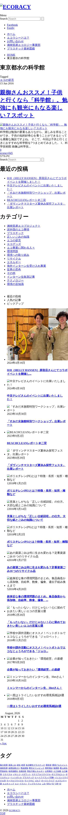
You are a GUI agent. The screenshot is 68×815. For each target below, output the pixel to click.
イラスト (23, 784)
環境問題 (12, 251)
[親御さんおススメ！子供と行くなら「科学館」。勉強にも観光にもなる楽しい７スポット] (34, 128)
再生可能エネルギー (35, 771)
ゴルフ (37, 780)
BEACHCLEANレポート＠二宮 (26, 200)
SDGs (48, 784)
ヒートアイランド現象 (44, 777)
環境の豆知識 (15, 284)
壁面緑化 (4, 771)
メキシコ (17, 774)
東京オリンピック (36, 768)
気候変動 (24, 768)
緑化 (19, 765)
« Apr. (3, 743)
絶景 (23, 765)
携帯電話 (49, 768)
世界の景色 (14, 269)
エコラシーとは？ (18, 37)
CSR (56, 784)
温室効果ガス (14, 768)
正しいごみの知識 (18, 236)
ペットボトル (16, 777)
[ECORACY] (15, 7)
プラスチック (15, 233)
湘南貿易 (4, 768)
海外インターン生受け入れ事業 (26, 265)
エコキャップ (8, 784)
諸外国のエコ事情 (18, 229)
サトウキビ (29, 780)
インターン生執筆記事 (21, 276)
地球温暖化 (13, 771)
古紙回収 (22, 771)
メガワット (26, 774)
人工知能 (57, 771)
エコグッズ (14, 244)
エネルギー (14, 262)
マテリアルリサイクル (41, 774)
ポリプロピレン (58, 774)
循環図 (56, 768)
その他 (11, 273)
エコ (17, 784)
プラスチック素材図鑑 (21, 48)
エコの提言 (7, 79)
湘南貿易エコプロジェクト (23, 225)
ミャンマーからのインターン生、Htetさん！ (34, 687)
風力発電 (4, 765)
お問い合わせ (15, 41)
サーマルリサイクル (15, 780)
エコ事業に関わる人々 (21, 247)
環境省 (48, 765)
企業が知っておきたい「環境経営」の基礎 (33, 669)
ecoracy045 (6, 153)
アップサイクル (34, 784)
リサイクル (14, 258)
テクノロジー (15, 280)
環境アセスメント (59, 765)
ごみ (44, 784)
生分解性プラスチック (35, 765)
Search (3, 18)
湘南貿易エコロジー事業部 (23, 44)
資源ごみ (12, 765)
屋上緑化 (63, 768)
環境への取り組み (18, 254)
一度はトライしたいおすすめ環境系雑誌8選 (34, 706)
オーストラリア (48, 780)
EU (53, 784)
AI (60, 784)
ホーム (11, 34)
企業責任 (49, 771)
